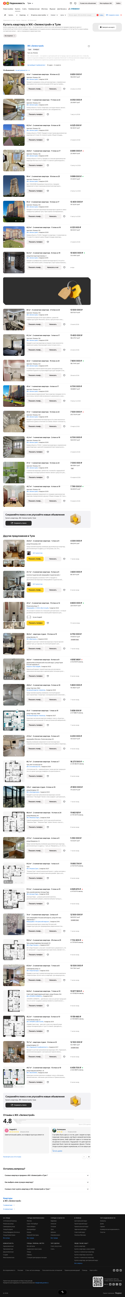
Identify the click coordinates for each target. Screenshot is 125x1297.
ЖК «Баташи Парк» (33, 894)
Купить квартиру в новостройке (84, 1249)
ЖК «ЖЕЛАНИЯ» (32, 1072)
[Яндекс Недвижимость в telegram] (121, 1270)
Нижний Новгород (33, 1235)
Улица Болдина (8, 1229)
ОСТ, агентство (37, 553)
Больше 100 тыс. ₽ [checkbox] (27, 300)
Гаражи (102, 1226)
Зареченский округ (80, 1229)
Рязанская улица (32, 606)
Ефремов (54, 1221)
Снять (52, 1249)
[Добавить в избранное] (89, 46)
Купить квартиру (79, 1246)
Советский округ (79, 1232)
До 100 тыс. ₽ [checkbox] (12, 300)
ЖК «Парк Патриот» (33, 945)
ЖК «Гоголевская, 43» (33, 766)
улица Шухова (31, 637)
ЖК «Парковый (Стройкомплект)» (37, 1047)
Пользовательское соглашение (52, 1270)
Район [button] (101, 15)
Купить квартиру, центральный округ (86, 1260)
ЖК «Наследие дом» (33, 792)
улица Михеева (31, 815)
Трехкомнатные (8, 1249)
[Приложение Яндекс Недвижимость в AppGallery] (117, 1284)
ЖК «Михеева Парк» (33, 817)
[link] (118, 3)
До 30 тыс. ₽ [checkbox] (11, 294)
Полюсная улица (46, 739)
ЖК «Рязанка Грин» (33, 868)
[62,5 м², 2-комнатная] (15, 136)
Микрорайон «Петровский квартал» (38, 921)
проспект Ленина (32, 77)
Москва (29, 1221)
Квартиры (7, 1198)
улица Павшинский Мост (34, 1070)
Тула (28, 764)
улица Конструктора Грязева (36, 256)
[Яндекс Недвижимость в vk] (114, 1270)
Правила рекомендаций (72, 1270)
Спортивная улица (32, 1019)
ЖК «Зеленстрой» (32, 79)
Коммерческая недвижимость (109, 1229)
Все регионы (31, 1246)
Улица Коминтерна (9, 1235)
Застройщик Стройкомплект (36, 65)
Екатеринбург (31, 1229)
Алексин (53, 1223)
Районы (29, 1254)
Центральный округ (80, 1221)
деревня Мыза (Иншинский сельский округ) (40, 662)
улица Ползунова (32, 544)
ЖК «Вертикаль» (32, 639)
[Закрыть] (121, 15)
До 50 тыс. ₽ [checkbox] (24, 294)
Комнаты (103, 1221)
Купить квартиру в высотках (83, 1254)
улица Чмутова (31, 688)
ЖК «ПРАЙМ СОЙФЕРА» (34, 996)
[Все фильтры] (5, 15)
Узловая (53, 1226)
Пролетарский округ (81, 1223)
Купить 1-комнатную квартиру (84, 1257)
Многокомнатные (8, 1257)
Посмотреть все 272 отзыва (12, 1157)
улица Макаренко (32, 841)
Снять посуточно (56, 1246)
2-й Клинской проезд (10, 1221)
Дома (102, 1223)
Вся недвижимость (9, 1270)
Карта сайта (93, 1270)
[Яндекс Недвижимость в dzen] (117, 1270)
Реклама (20, 1270)
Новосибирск (31, 1226)
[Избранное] (71, 3)
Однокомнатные (8, 1246)
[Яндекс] (118, 1293)
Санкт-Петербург (32, 1223)
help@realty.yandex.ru (42, 1283)
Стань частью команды (32, 1270)
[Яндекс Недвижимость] (14, 3)
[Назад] (84, 1157)
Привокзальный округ (81, 1226)
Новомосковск (55, 1235)
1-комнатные (7, 1205)
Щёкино (53, 1232)
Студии (5, 1254)
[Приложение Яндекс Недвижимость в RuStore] (120, 1284)
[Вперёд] (89, 1157)
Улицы (29, 1252)
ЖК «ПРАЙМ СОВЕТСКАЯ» (35, 1021)
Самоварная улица (32, 968)
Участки (102, 1232)
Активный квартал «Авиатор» (36, 690)
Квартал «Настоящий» (34, 666)
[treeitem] (8, 9)
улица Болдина (31, 790)
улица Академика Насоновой (39, 943)
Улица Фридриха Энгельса (11, 1232)
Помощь (84, 1270)
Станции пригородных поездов (37, 1257)
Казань (29, 1232)
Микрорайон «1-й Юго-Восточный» (38, 608)
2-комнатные (8, 1209)
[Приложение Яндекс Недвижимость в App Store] (110, 1284)
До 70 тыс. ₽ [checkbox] (37, 294)
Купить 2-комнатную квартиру (84, 1252)
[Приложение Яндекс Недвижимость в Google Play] (113, 1284)
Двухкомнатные (8, 1252)
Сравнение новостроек (34, 1249)
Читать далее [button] (57, 1151)
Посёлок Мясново (80, 1235)
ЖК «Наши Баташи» (33, 970)
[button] (75, 3)
